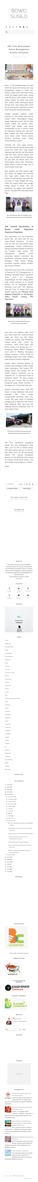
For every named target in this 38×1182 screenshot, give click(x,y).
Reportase (8, 717)
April (9, 816)
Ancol (6, 640)
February (10, 820)
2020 (8, 859)
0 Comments (10, 484)
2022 (8, 794)
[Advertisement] (19, 901)
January (10, 854)
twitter (19, 591)
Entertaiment (8, 653)
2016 (8, 869)
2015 (8, 871)
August (10, 806)
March (10, 818)
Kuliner (7, 688)
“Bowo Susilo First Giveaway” (20, 1151)
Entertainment (9, 656)
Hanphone (8, 659)
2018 (8, 864)
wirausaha (7, 769)
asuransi (7, 737)
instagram (28, 591)
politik (6, 763)
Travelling (7, 734)
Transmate (8, 727)
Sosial (6, 721)
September (11, 804)
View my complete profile (20, 1021)
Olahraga (7, 705)
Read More (19, 578)
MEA (6, 695)
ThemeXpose (21, 1176)
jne (6, 746)
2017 (8, 866)
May (9, 813)
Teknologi (7, 724)
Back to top (28, 1178)
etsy (28, 597)
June (9, 811)
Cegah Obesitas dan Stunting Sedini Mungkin (20, 833)
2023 (8, 792)
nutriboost (8, 756)
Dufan (6, 650)
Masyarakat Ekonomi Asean (12, 698)
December (11, 796)
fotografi (7, 743)
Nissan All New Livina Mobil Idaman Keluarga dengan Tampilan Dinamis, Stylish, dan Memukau (22, 1123)
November (11, 799)
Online (7, 708)
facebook (9, 591)
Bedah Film (8, 643)
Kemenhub (8, 679)
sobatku (7, 766)
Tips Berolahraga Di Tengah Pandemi (18, 842)
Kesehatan (8, 685)
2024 (8, 789)
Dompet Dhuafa (9, 647)
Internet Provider (10, 672)
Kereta (7, 682)
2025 (8, 787)
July (9, 808)
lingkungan (8, 753)
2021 (8, 857)
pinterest (9, 597)
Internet (7, 669)
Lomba (6, 692)
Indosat (7, 666)
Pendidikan (8, 714)
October (10, 801)
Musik (6, 701)
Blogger (26, 953)
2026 (8, 784)
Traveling (7, 730)
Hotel (6, 663)
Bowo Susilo (19, 13)
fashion (7, 740)
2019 (8, 862)
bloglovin (18, 597)
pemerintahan (9, 759)
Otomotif (7, 711)
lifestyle (7, 750)
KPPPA (7, 676)
